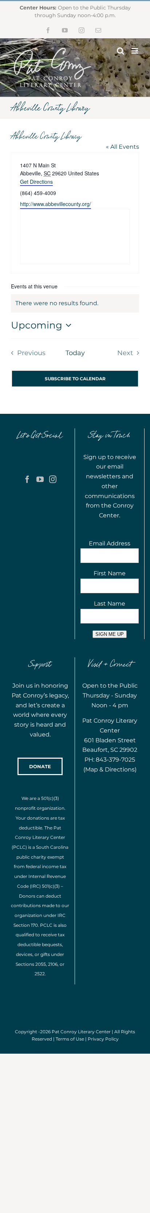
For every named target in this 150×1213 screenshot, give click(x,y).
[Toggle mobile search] (120, 51)
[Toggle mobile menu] (135, 51)
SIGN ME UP (109, 634)
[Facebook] (27, 479)
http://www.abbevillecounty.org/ (55, 203)
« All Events (122, 146)
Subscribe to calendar (75, 378)
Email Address (109, 543)
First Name (110, 573)
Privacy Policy (103, 1039)
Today (75, 353)
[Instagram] (52, 479)
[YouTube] (40, 479)
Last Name (109, 603)
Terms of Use (70, 1039)
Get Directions (36, 181)
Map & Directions (110, 769)
